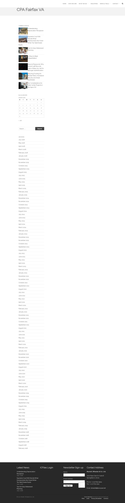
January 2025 (23, 195)
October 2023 (23, 243)
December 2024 (24, 198)
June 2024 (22, 218)
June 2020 (22, 373)
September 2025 (24, 169)
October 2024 (23, 205)
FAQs (83, 498)
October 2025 (23, 166)
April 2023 (22, 263)
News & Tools (104, 3)
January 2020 (23, 390)
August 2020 (23, 367)
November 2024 (24, 201)
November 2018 (24, 435)
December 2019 (24, 393)
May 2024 (22, 221)
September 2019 (24, 403)
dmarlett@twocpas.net (98, 488)
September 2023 (24, 247)
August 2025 (23, 172)
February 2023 (23, 269)
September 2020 (24, 364)
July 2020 (22, 370)
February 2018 (23, 448)
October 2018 (23, 438)
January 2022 (23, 312)
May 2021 (21, 338)
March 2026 (22, 149)
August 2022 (23, 289)
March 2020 (22, 383)
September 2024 (24, 208)
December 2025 (24, 159)
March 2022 (22, 305)
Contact (115, 3)
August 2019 (23, 406)
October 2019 (23, 399)
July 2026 (22, 140)
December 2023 (24, 237)
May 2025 (22, 182)
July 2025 (22, 175)
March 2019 (22, 422)
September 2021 (24, 325)
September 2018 (24, 442)
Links (87, 498)
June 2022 (22, 295)
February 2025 (23, 192)
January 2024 (23, 234)
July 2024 (22, 214)
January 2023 (23, 273)
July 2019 (22, 409)
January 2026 (23, 156)
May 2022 (22, 299)
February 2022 (23, 308)
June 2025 (22, 179)
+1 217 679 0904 (97, 482)
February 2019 (23, 425)
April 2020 (22, 380)
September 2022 (24, 286)
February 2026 (23, 153)
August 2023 (23, 250)
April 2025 (22, 185)
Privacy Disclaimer (96, 498)
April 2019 (22, 419)
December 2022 (24, 276)
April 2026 (22, 146)
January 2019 (23, 429)
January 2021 (23, 351)
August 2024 (23, 211)
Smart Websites (88, 497)
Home (64, 3)
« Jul (20, 120)
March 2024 (22, 227)
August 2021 (22, 328)
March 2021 (22, 344)
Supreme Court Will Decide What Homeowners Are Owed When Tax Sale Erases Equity (31, 41)
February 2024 (23, 231)
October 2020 (23, 360)
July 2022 (22, 292)
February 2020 (23, 386)
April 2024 (22, 224)
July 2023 (22, 253)
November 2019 (24, 396)
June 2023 (22, 256)
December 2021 (24, 315)
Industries (94, 3)
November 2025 (24, 162)
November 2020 (24, 357)
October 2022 (23, 282)
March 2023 (22, 266)
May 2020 (22, 377)
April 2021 (22, 341)
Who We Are (72, 3)
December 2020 (24, 354)
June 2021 (22, 334)
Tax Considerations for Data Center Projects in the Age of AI (35, 85)
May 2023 (22, 260)
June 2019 (22, 412)
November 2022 (24, 279)
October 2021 (23, 321)
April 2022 (22, 302)
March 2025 (22, 188)
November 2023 (24, 240)
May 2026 (22, 143)
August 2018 (22, 445)
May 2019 (22, 416)
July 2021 (21, 331)
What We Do (83, 3)
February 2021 (23, 347)
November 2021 (24, 318)
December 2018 (24, 432)
